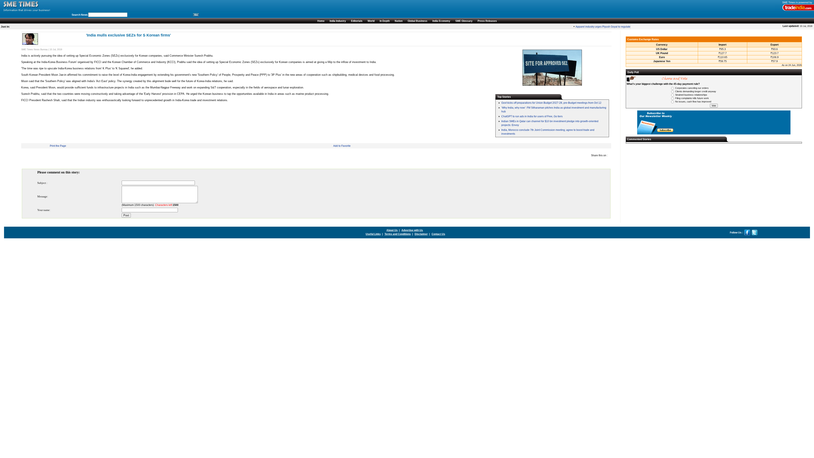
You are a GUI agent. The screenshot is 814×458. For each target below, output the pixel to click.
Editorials (356, 21)
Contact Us (438, 234)
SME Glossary (464, 21)
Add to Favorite (342, 145)
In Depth (385, 21)
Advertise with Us (412, 230)
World (371, 21)
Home (321, 21)
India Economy (441, 21)
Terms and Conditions (398, 234)
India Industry (338, 21)
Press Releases (487, 21)
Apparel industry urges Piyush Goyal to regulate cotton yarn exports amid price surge (619, 26)
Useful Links (373, 234)
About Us (392, 230)
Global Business (417, 21)
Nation (399, 21)
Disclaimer (421, 234)
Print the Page (58, 145)
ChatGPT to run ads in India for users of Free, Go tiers (532, 116)
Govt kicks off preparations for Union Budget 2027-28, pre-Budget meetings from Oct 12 (551, 102)
